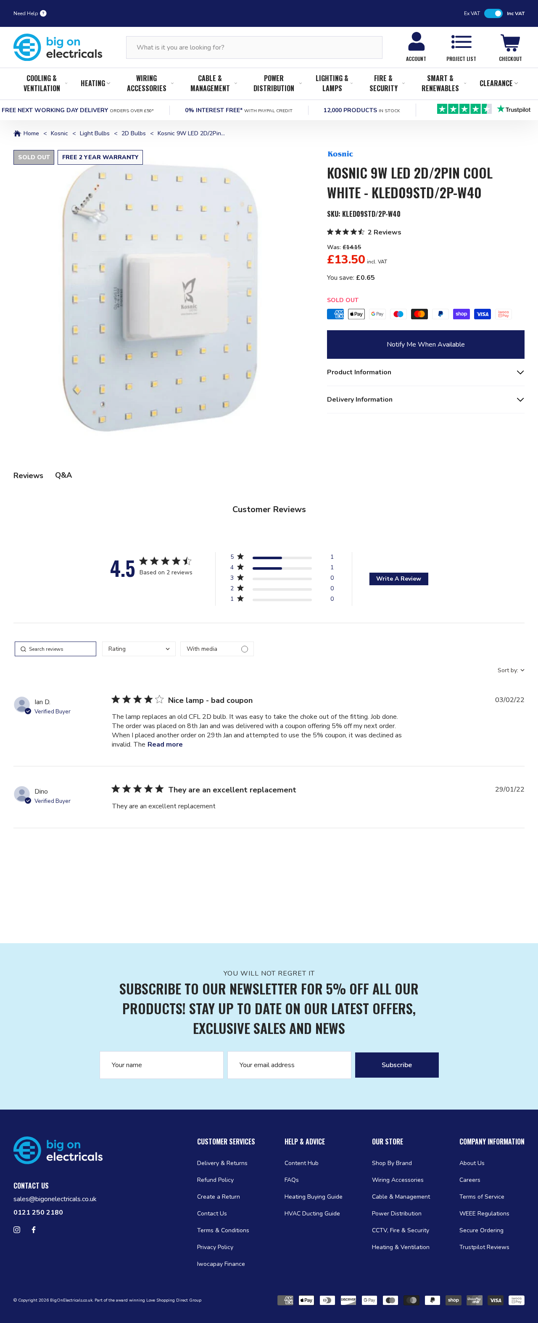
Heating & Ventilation (401, 1247)
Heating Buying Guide (314, 1197)
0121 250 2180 (38, 1212)
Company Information (492, 1141)
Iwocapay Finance (221, 1264)
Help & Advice (305, 1141)
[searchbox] (55, 649)
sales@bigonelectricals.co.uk (55, 1199)
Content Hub (302, 1163)
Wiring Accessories (146, 83)
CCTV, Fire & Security (400, 1230)
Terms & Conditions (223, 1230)
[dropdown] (139, 649)
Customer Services (226, 1141)
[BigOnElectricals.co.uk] (58, 47)
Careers (469, 1180)
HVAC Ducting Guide (312, 1214)
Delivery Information (360, 399)
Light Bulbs (95, 134)
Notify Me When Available (426, 344)
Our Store (387, 1141)
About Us (472, 1163)
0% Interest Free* (239, 110)
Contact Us (212, 1214)
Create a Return (218, 1197)
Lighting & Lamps (332, 83)
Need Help (25, 13)
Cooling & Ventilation (42, 83)
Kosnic (59, 134)
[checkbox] (217, 649)
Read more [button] (165, 744)
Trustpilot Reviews (484, 1247)
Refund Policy (215, 1180)
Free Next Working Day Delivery (78, 110)
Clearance (496, 83)
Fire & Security (383, 83)
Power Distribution (273, 83)
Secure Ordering (481, 1230)
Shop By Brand (392, 1163)
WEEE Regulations (484, 1214)
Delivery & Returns (222, 1163)
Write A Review (398, 579)
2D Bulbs (133, 134)
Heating (93, 83)
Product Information (359, 372)
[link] (282, 600)
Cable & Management (210, 83)
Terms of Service (481, 1197)
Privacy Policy (215, 1247)
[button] (160, 296)
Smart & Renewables (440, 83)
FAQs (292, 1180)
